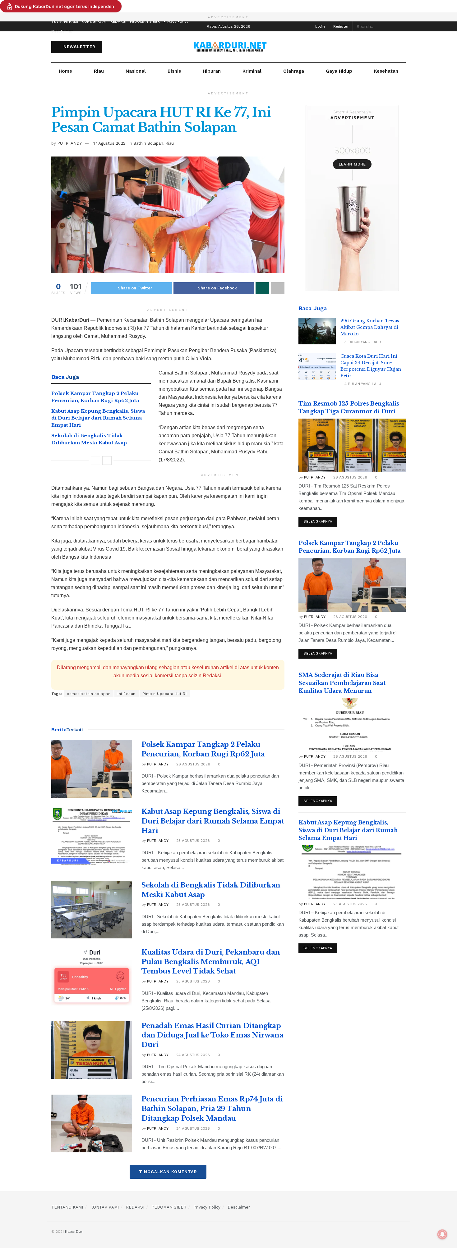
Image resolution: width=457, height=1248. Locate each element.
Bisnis (174, 71)
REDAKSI (118, 21)
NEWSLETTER (78, 46)
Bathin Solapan (148, 143)
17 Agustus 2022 (109, 143)
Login (319, 26)
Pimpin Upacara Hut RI (165, 694)
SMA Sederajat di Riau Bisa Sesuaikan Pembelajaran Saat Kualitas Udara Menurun (341, 683)
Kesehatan (386, 71)
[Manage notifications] (442, 1234)
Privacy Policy (176, 21)
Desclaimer (62, 31)
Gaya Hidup (339, 71)
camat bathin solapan (88, 694)
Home (65, 71)
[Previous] (95, 460)
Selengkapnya (317, 522)
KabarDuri (74, 1231)
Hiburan (212, 71)
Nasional (136, 71)
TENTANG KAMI (64, 21)
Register (340, 26)
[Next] (107, 460)
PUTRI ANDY (69, 143)
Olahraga (293, 71)
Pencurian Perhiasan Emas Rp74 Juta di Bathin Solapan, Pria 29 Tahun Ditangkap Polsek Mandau (212, 1109)
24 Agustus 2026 (192, 1055)
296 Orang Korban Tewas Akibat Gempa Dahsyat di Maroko (369, 327)
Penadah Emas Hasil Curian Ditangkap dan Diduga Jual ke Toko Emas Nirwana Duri (212, 1035)
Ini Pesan (127, 694)
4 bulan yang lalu (362, 384)
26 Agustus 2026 (192, 764)
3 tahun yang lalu (362, 342)
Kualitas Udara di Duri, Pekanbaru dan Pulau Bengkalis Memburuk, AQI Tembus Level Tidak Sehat (210, 962)
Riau (99, 71)
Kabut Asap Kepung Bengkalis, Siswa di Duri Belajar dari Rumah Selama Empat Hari (98, 418)
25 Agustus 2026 (192, 840)
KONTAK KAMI (94, 21)
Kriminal (251, 71)
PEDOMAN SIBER (145, 21)
